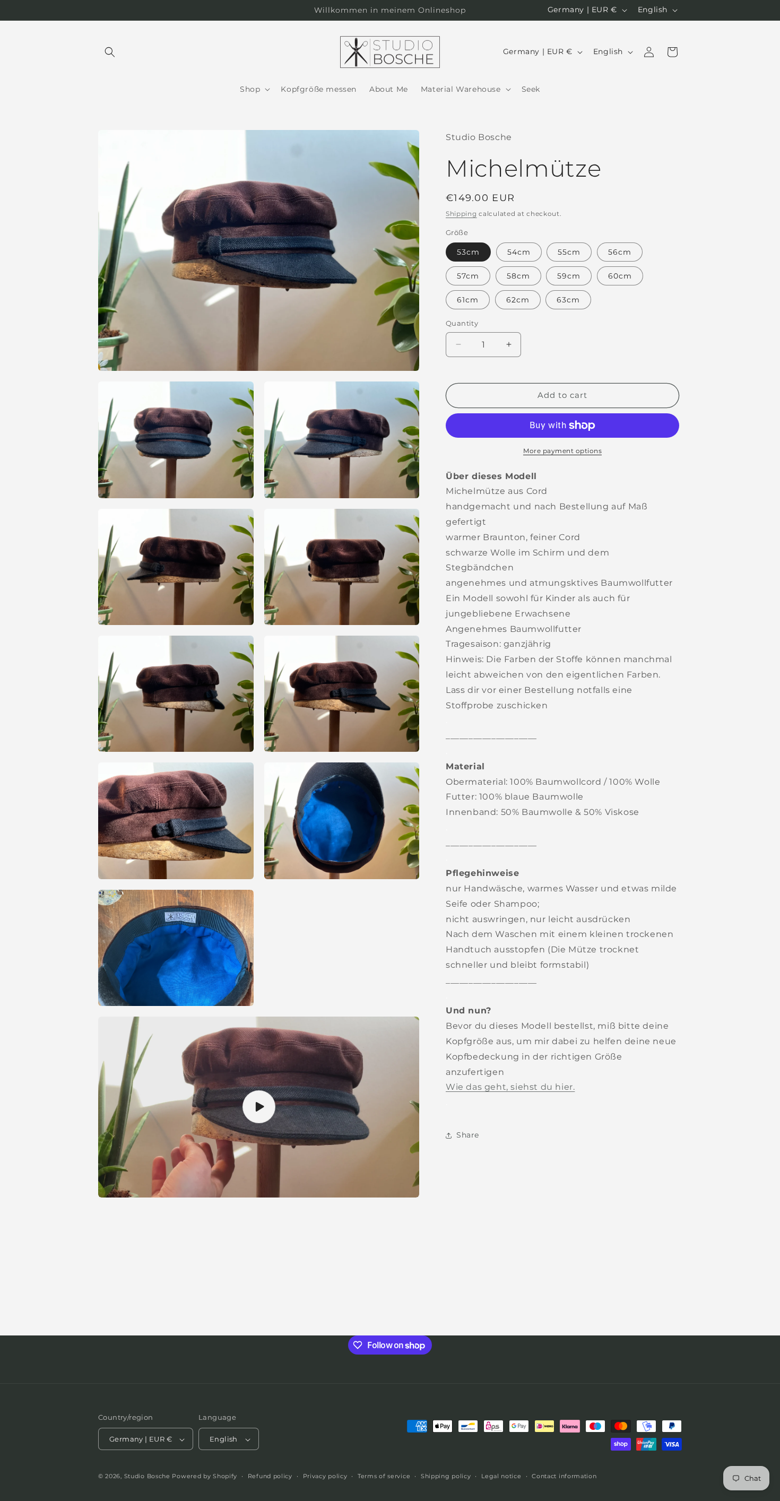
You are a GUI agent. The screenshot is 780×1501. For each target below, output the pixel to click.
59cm (568, 276)
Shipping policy (446, 1476)
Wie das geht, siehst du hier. (510, 1087)
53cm (468, 252)
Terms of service (384, 1476)
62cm (518, 300)
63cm (568, 300)
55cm (569, 252)
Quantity (462, 323)
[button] (110, 52)
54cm (519, 252)
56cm (619, 252)
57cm (468, 276)
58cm (518, 276)
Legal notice (501, 1476)
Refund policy (270, 1476)
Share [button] (467, 1135)
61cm (468, 300)
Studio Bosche (147, 1476)
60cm (620, 276)
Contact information (564, 1476)
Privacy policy (325, 1476)
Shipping (461, 214)
